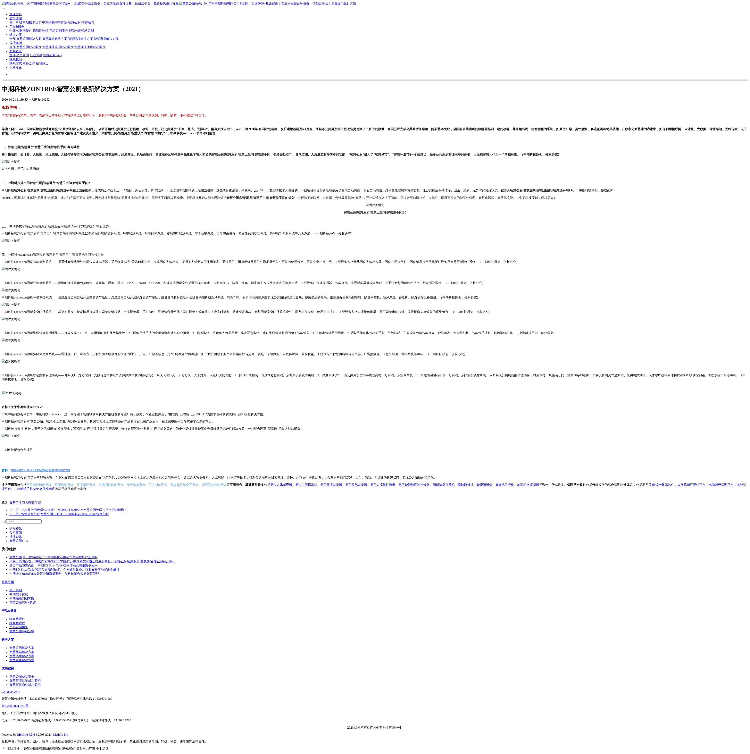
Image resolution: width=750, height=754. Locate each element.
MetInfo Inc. (61, 734)
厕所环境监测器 (331, 484)
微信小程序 (36, 488)
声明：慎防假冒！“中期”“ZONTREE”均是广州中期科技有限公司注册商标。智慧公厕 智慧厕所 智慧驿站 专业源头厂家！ (92, 561)
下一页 (59, 514)
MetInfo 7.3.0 (26, 734)
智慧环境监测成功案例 (57, 47)
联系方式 (15, 63)
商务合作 (29, 63)
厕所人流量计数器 (382, 484)
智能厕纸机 (484, 484)
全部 (12, 30)
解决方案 (15, 34)
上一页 (68, 510)
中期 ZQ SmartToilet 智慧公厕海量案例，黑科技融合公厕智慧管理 (54, 573)
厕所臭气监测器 (356, 484)
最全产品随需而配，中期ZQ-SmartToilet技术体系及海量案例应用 (53, 565)
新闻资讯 (15, 51)
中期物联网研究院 (54, 22)
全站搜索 (15, 67)
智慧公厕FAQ (52, 55)
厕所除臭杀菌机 (444, 484)
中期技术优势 (32, 22)
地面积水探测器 (528, 484)
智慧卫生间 (17, 502)
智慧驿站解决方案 (54, 38)
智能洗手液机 (504, 484)
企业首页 (15, 14)
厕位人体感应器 (281, 484)
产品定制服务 (58, 30)
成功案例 (15, 43)
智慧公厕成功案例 (28, 47)
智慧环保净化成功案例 (89, 47)
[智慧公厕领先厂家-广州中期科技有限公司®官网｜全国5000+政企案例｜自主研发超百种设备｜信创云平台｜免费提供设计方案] (375, 4)
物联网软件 (40, 30)
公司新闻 (22, 55)
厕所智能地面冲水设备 (414, 484)
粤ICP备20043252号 (15, 706)
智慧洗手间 (33, 502)
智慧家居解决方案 (106, 38)
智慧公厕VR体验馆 (81, 22)
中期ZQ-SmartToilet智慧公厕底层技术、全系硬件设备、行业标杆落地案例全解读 (64, 569)
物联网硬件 (24, 30)
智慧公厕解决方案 (28, 38)
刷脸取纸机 (465, 484)
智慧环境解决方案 (80, 38)
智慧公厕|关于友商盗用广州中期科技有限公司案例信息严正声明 (53, 557)
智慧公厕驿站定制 (81, 30)
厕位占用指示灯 (306, 484)
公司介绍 (15, 18)
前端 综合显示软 (659, 484)
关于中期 (15, 22)
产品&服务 (16, 26)
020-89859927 (11, 691)
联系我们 (15, 59)
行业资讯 (36, 55)
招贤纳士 (42, 63)
